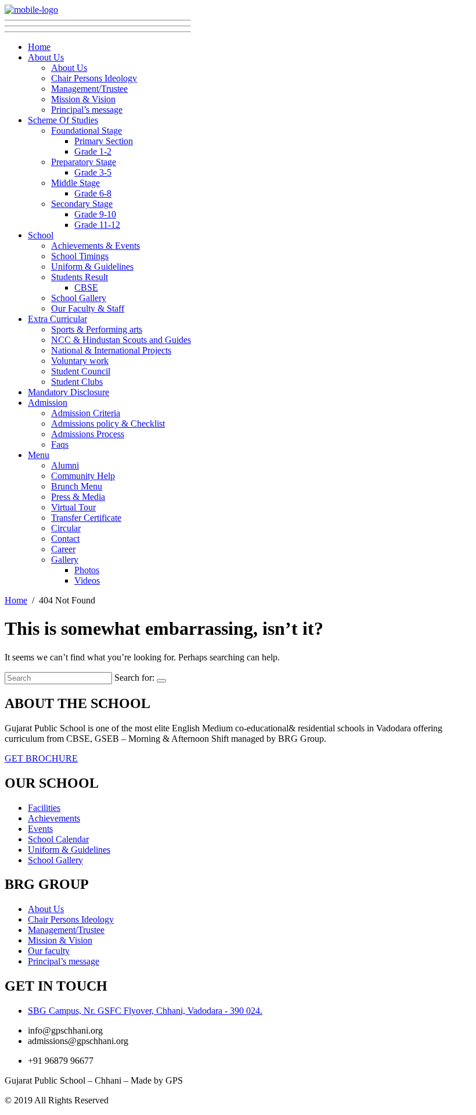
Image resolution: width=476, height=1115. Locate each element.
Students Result (79, 277)
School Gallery (78, 298)
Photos (86, 570)
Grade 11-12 (97, 225)
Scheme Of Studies (63, 120)
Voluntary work (80, 361)
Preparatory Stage (83, 162)
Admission (47, 403)
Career (63, 549)
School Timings (80, 256)
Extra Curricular (57, 319)
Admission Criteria (85, 413)
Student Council (80, 371)
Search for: (134, 677)
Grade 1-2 (92, 151)
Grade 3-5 (92, 172)
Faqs (59, 444)
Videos (87, 580)
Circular (66, 528)
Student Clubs (77, 382)
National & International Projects (111, 350)
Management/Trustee (89, 89)
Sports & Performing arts (96, 329)
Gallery (64, 559)
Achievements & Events (95, 246)
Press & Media (78, 497)
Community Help (83, 476)
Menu (38, 455)
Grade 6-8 (92, 193)
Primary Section (103, 141)
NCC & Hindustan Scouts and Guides (121, 340)
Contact (65, 539)
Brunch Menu (76, 486)
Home (39, 47)
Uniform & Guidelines (92, 266)
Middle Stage (75, 183)
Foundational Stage (86, 130)
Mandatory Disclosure (68, 392)
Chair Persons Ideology (94, 78)
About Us (46, 57)
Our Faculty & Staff (87, 308)
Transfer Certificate (86, 518)
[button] (41, 758)
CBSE (86, 287)
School (40, 235)
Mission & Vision (83, 99)
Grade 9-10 (95, 214)
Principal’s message (86, 110)
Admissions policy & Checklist (108, 423)
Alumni (65, 465)
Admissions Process (87, 434)
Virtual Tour (73, 507)
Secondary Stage (82, 204)
